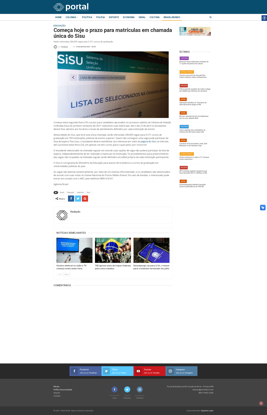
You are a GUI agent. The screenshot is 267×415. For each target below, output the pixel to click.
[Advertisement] (196, 232)
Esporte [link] (114, 17)
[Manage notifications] (261, 403)
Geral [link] (142, 17)
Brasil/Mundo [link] (172, 17)
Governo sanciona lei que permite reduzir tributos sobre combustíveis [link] (193, 76)
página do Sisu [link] (148, 141)
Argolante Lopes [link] (207, 411)
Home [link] (58, 17)
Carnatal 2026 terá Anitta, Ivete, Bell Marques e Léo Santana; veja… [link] (193, 145)
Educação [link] (70, 192)
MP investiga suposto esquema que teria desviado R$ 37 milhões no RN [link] (193, 172)
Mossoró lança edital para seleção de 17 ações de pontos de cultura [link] (193, 63)
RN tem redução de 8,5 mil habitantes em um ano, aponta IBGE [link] (193, 117)
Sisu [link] (88, 192)
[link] (71, 7)
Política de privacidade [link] (63, 389)
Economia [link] (129, 17)
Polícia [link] (100, 17)
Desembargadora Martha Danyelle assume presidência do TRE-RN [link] (192, 186)
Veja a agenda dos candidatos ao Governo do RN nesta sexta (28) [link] (192, 131)
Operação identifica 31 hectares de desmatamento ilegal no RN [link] (193, 104)
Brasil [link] (62, 192)
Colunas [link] (71, 17)
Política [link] (87, 17)
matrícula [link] (80, 192)
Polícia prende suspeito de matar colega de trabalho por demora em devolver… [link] (194, 90)
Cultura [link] (155, 17)
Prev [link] (60, 274)
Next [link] (67, 274)
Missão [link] (56, 386)
